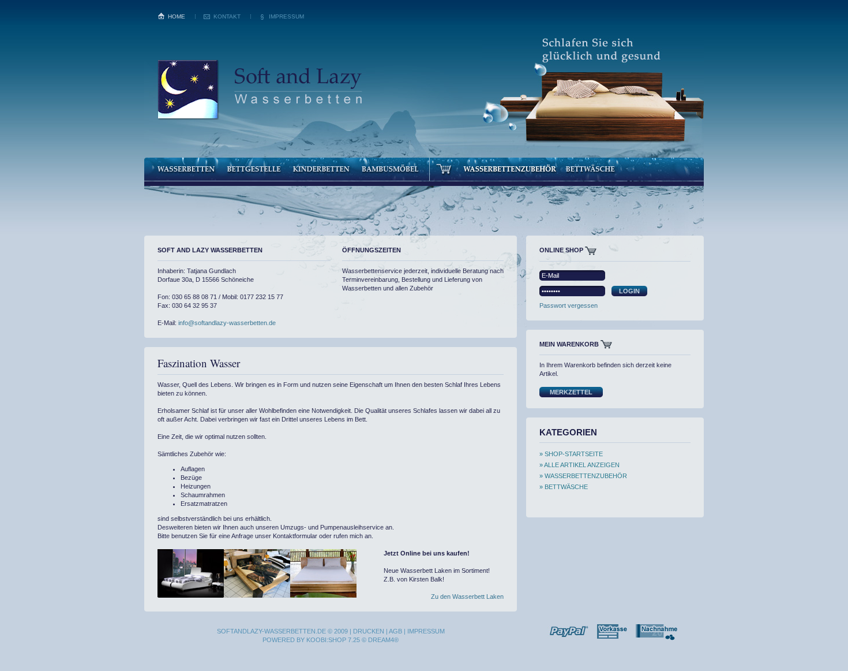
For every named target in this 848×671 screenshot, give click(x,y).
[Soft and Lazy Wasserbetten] (259, 122)
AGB (395, 631)
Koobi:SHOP (326, 639)
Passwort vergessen (568, 305)
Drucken (368, 631)
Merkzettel (571, 392)
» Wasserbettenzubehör (583, 475)
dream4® (383, 639)
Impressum (286, 16)
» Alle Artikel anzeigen (579, 464)
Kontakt (227, 16)
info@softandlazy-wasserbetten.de (227, 322)
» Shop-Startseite (571, 453)
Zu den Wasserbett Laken (467, 596)
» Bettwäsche (563, 486)
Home (176, 16)
